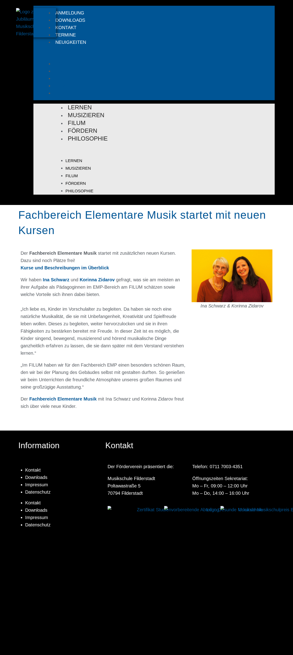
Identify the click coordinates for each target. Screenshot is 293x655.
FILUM (77, 122)
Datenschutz (38, 492)
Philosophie (88, 138)
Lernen (80, 107)
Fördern (82, 130)
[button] (150, 53)
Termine (65, 34)
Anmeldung (69, 12)
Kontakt (65, 27)
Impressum (36, 484)
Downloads (70, 20)
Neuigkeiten (70, 42)
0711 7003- (221, 466)
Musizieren (86, 115)
